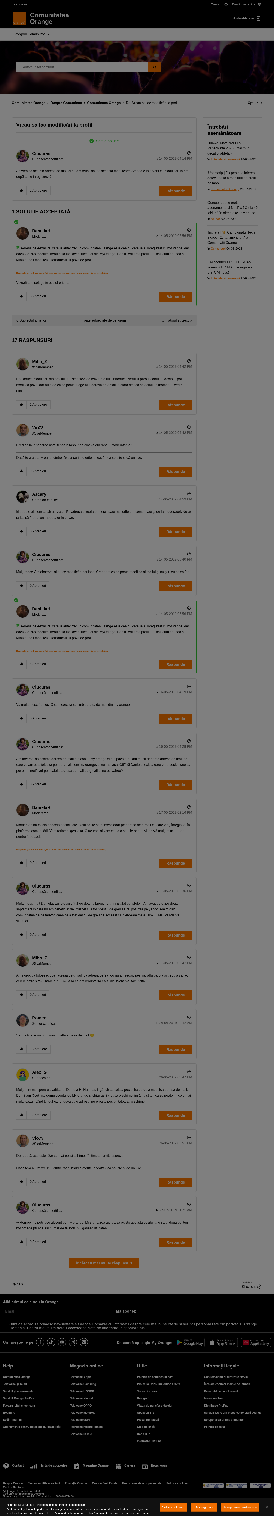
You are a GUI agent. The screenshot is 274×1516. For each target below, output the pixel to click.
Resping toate (204, 1507)
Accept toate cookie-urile (240, 1507)
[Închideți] (267, 1507)
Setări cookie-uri (173, 1507)
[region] (137, 1507)
